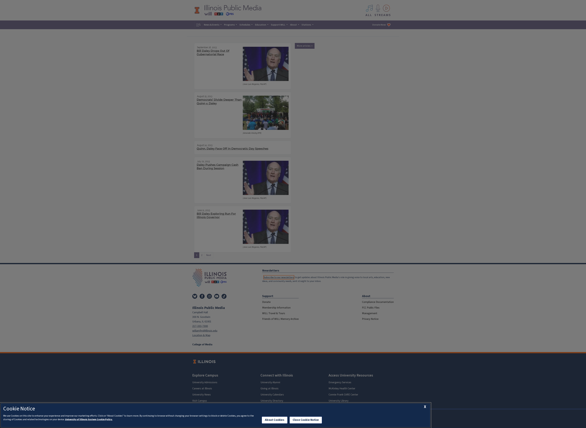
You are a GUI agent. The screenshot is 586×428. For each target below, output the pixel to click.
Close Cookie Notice (306, 420)
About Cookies (274, 420)
